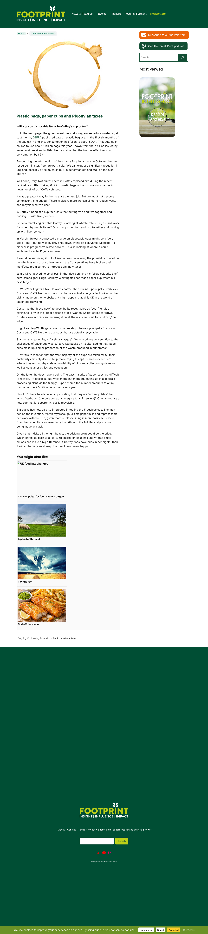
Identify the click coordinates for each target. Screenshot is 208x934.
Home (21, 33)
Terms (81, 829)
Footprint (45, 638)
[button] (164, 35)
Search (122, 841)
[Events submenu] (108, 14)
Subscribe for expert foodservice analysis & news (124, 829)
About (61, 829)
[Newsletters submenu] (167, 14)
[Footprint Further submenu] (146, 14)
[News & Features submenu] (94, 14)
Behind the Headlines (43, 33)
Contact (71, 829)
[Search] (182, 57)
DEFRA (37, 137)
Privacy (91, 829)
